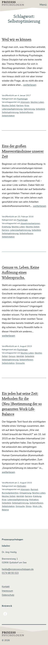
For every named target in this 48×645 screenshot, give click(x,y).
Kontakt (5, 586)
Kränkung (37, 496)
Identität (20, 356)
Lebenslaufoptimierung (12, 109)
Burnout (34, 489)
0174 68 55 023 (10, 572)
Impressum (7, 590)
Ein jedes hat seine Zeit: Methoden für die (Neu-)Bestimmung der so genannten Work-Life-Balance (22, 404)
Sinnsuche (20, 363)
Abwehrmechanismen (30, 223)
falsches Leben (37, 102)
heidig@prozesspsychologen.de (18, 569)
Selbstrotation (8, 115)
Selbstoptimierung (10, 112)
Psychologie (22, 98)
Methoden (21, 486)
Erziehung (6, 226)
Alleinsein (25, 102)
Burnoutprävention (10, 493)
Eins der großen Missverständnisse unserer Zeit (23, 151)
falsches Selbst (8, 105)
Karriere (20, 105)
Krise (26, 105)
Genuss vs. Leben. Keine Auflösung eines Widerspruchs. (20, 272)
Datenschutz (8, 594)
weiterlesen (29, 85)
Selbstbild (40, 109)
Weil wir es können (16, 39)
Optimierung (29, 109)
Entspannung (25, 493)
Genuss (12, 356)
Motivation (34, 499)
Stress (29, 506)
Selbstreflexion (26, 112)
